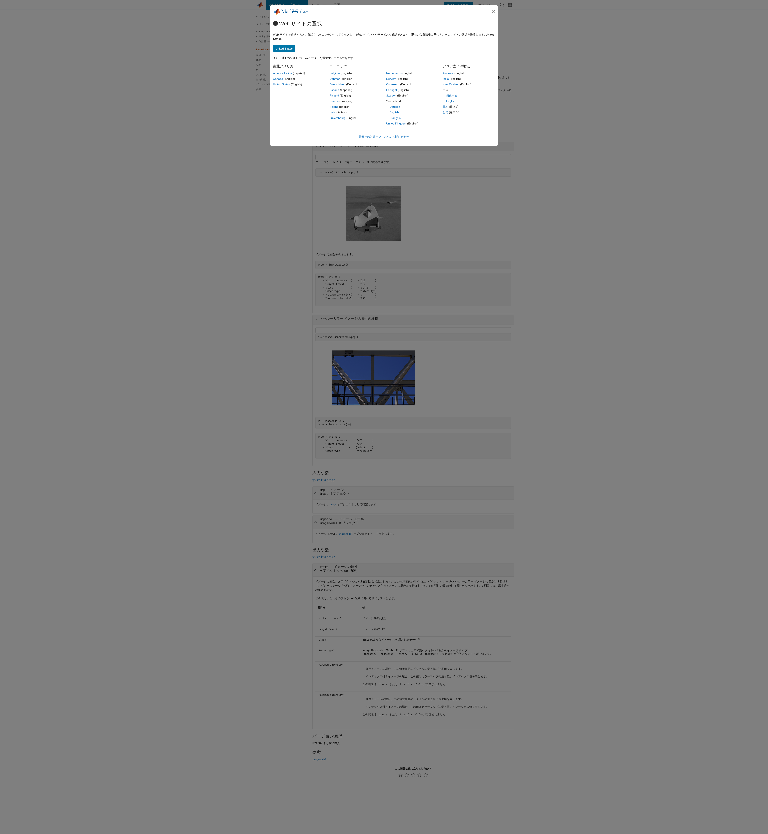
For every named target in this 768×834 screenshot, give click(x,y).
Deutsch (395, 106)
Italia (333, 112)
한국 (445, 112)
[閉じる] (493, 11)
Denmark (335, 78)
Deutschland (337, 84)
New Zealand (451, 84)
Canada (278, 78)
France (334, 101)
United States (281, 84)
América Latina (282, 73)
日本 (445, 106)
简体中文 (451, 95)
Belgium (335, 73)
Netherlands (394, 73)
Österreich (392, 84)
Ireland (334, 106)
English (394, 112)
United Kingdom (396, 123)
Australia (448, 73)
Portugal (391, 90)
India (446, 78)
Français (395, 117)
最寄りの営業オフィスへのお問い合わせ (384, 136)
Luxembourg (338, 117)
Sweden (391, 95)
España (334, 90)
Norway (391, 78)
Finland (334, 95)
